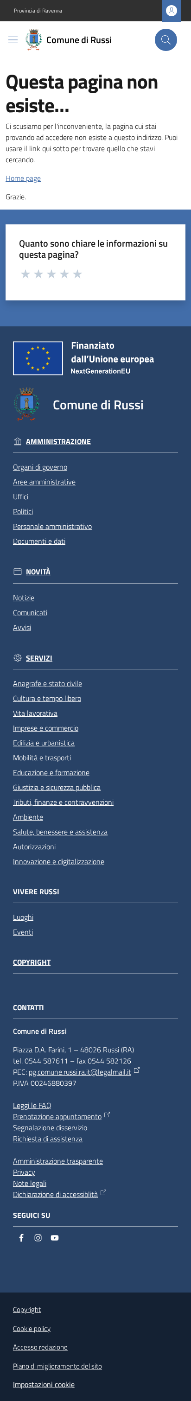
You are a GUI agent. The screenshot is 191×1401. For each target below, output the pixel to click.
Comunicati (30, 612)
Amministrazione (58, 441)
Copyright (32, 962)
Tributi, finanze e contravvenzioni (63, 802)
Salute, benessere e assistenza (60, 831)
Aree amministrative (44, 481)
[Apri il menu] (13, 39)
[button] (166, 40)
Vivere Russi (36, 891)
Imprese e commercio (45, 727)
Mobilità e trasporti (42, 757)
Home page (23, 178)
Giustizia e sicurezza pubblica (57, 787)
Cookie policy (32, 1328)
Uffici (20, 496)
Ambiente (28, 816)
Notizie (23, 597)
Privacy (24, 1172)
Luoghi (23, 917)
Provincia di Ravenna (38, 10)
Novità (38, 571)
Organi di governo (40, 466)
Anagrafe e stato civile (47, 683)
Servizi (39, 658)
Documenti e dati (39, 541)
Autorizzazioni (34, 846)
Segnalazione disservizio (50, 1127)
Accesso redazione (40, 1347)
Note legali (29, 1183)
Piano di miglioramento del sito (57, 1366)
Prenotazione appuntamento (57, 1116)
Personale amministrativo (52, 526)
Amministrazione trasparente (58, 1160)
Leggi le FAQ (32, 1105)
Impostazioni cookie (44, 1384)
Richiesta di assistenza (48, 1138)
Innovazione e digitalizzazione (58, 861)
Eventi (23, 931)
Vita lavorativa (35, 713)
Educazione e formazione (51, 772)
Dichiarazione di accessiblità (55, 1194)
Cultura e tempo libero (47, 698)
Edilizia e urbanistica (44, 742)
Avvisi (22, 627)
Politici (23, 511)
